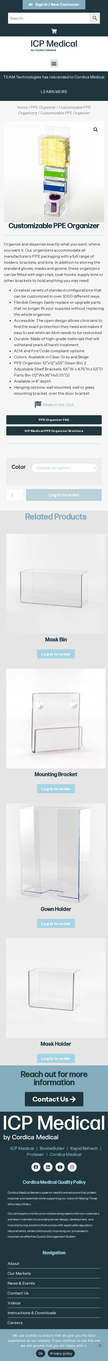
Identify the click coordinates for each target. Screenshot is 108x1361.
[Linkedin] (47, 1167)
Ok (40, 1353)
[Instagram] (72, 1167)
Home (22, 107)
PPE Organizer (43, 107)
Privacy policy (61, 1353)
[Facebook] (35, 1167)
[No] (100, 1345)
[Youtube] (60, 1167)
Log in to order (64, 494)
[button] (54, 63)
